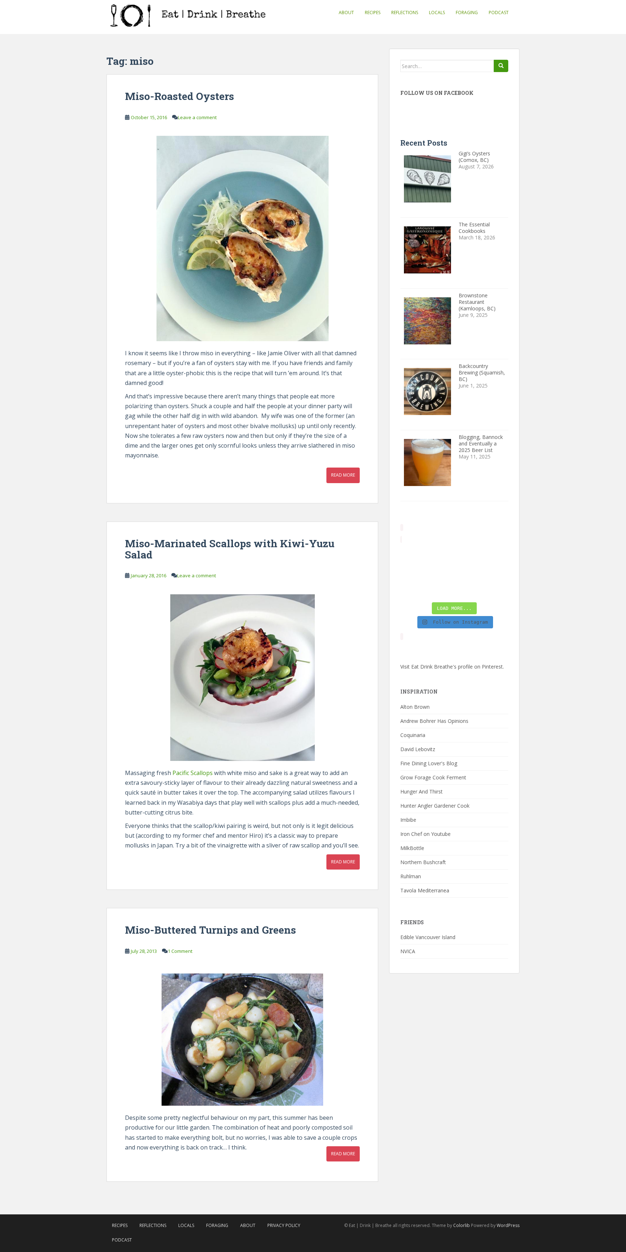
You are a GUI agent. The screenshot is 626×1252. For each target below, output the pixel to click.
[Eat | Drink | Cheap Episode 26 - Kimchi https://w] (468, 555)
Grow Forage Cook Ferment (433, 777)
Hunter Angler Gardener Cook (435, 805)
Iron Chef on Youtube (425, 833)
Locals (437, 12)
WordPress (508, 1225)
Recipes (372, 12)
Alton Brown (415, 706)
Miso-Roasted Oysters (179, 96)
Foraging (467, 12)
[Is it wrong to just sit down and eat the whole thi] (412, 572)
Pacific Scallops (192, 773)
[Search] (501, 66)
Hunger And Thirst (421, 791)
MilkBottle (412, 848)
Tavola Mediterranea (424, 890)
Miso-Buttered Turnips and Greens (210, 930)
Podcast (499, 12)
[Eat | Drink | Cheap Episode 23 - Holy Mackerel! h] (496, 572)
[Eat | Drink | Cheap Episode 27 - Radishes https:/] (412, 555)
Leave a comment (197, 117)
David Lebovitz (417, 749)
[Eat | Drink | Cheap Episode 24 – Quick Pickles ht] (440, 572)
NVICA (407, 951)
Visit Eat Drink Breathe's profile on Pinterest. (452, 666)
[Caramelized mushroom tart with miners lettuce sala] (440, 555)
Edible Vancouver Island (427, 937)
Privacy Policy (283, 1225)
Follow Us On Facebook (436, 92)
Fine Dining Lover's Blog (428, 763)
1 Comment (180, 951)
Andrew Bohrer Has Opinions (434, 720)
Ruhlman (410, 876)
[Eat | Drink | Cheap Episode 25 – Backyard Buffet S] (496, 555)
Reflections (404, 12)
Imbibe (408, 819)
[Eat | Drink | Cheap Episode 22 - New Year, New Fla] (412, 589)
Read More (343, 475)
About (346, 12)
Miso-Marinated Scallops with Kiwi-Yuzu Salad (229, 549)
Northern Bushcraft (423, 862)
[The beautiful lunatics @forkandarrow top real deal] (468, 589)
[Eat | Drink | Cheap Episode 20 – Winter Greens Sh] (496, 589)
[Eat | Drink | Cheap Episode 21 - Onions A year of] (440, 589)
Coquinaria (412, 735)
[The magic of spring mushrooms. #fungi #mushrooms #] (468, 572)
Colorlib (461, 1225)
